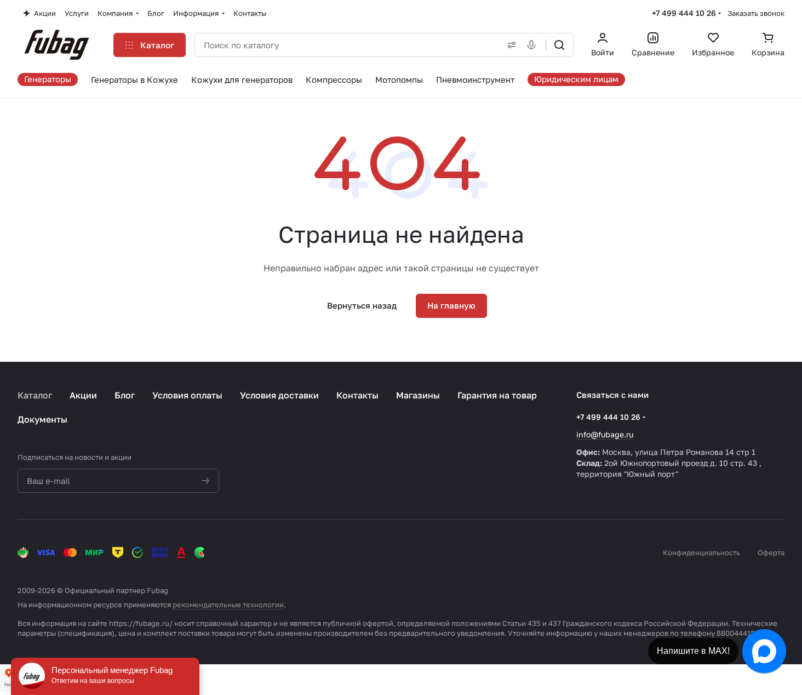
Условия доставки (279, 395)
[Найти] (559, 44)
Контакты (357, 395)
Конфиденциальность (701, 552)
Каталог (35, 395)
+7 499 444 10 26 (684, 13)
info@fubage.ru (604, 434)
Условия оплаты (187, 395)
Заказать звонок (755, 13)
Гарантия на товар (497, 395)
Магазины (418, 395)
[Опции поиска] (509, 44)
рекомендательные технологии (228, 604)
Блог (124, 395)
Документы (42, 419)
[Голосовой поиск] (534, 44)
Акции (83, 395)
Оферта (771, 552)
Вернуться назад (362, 305)
